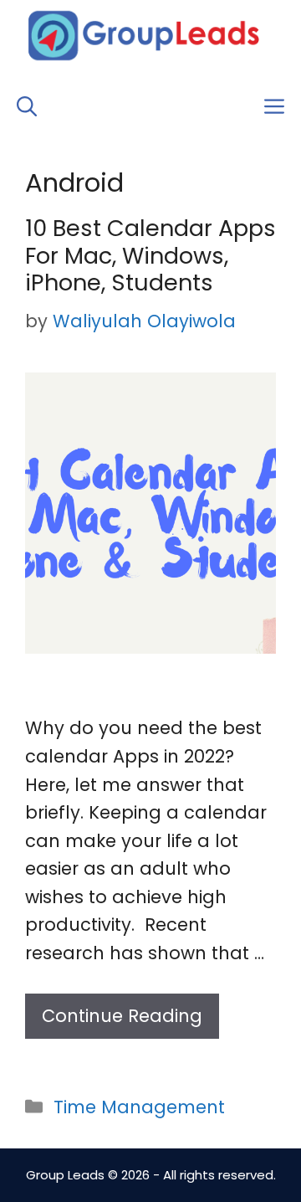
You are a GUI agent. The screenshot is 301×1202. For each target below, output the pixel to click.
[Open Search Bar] (27, 106)
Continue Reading (122, 1016)
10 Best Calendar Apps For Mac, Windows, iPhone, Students (150, 255)
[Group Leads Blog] (144, 35)
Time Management (139, 1107)
